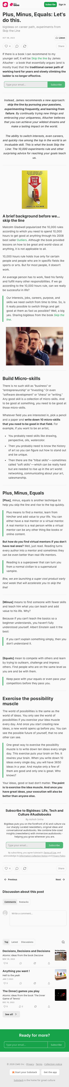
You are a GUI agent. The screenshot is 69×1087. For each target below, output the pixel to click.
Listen (62, 37)
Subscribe (50, 4)
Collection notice (53, 1064)
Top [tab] (6, 942)
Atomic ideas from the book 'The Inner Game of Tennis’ (24, 997)
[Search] (63, 942)
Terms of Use (50, 852)
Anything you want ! (16, 971)
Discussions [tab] (27, 942)
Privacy (30, 1064)
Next (58, 879)
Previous (12, 879)
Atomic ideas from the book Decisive (23, 955)
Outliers (22, 240)
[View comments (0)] (17, 46)
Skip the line (39, 58)
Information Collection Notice (33, 855)
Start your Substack (26, 1072)
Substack (18, 1080)
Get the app (50, 1072)
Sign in (62, 4)
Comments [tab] (10, 902)
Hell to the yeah (11, 975)
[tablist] (16, 902)
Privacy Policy (58, 855)
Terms (39, 1064)
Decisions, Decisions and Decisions (26, 951)
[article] (34, 957)
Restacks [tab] (23, 902)
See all (9, 1014)
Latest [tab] (14, 942)
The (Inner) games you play (21, 991)
